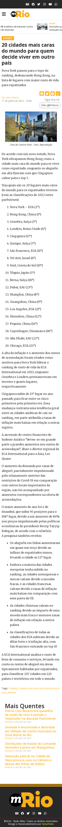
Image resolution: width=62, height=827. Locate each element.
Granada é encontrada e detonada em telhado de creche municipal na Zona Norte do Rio (30, 731)
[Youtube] (50, 4)
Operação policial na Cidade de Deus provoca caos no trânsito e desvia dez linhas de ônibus (28, 760)
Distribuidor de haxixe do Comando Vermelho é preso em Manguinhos (30, 745)
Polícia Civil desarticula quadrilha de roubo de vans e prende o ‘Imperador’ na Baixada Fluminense (30, 715)
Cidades (13, 688)
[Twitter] (38, 4)
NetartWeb (48, 824)
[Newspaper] (27, 4)
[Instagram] (44, 4)
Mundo (7, 38)
